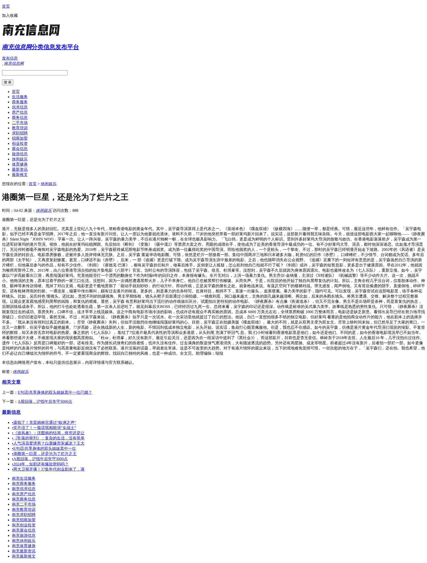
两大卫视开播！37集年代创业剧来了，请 (48, 469)
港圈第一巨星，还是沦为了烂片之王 (44, 454)
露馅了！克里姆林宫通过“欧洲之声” (44, 422)
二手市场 (20, 123)
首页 (6, 6)
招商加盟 (20, 138)
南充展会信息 (24, 530)
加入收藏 (10, 15)
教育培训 (20, 128)
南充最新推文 (24, 556)
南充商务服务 (24, 483)
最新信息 (11, 412)
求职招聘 (20, 133)
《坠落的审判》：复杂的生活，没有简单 (48, 438)
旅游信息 (20, 154)
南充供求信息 (24, 489)
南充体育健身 (24, 546)
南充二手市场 (24, 504)
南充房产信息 (24, 494)
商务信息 (20, 117)
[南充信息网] (33, 36)
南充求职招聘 (24, 515)
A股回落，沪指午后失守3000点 (45, 401)
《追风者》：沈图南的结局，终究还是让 (48, 433)
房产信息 (20, 112)
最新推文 (20, 175)
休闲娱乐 (20, 159)
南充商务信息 (24, 499)
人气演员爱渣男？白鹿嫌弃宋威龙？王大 (48, 443)
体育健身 (20, 164)
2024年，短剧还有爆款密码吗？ (40, 464)
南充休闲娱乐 (24, 541)
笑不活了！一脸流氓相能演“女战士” (44, 428)
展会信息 (20, 149)
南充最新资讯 (24, 551)
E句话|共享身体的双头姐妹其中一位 (44, 448)
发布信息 (10, 58)
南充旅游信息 (24, 535)
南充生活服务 (24, 478)
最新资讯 (20, 169)
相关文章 (11, 382)
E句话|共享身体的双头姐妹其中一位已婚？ (55, 392)
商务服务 (20, 102)
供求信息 (20, 107)
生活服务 (20, 97)
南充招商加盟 (24, 520)
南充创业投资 (24, 525)
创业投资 (20, 143)
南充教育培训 (24, 509)
